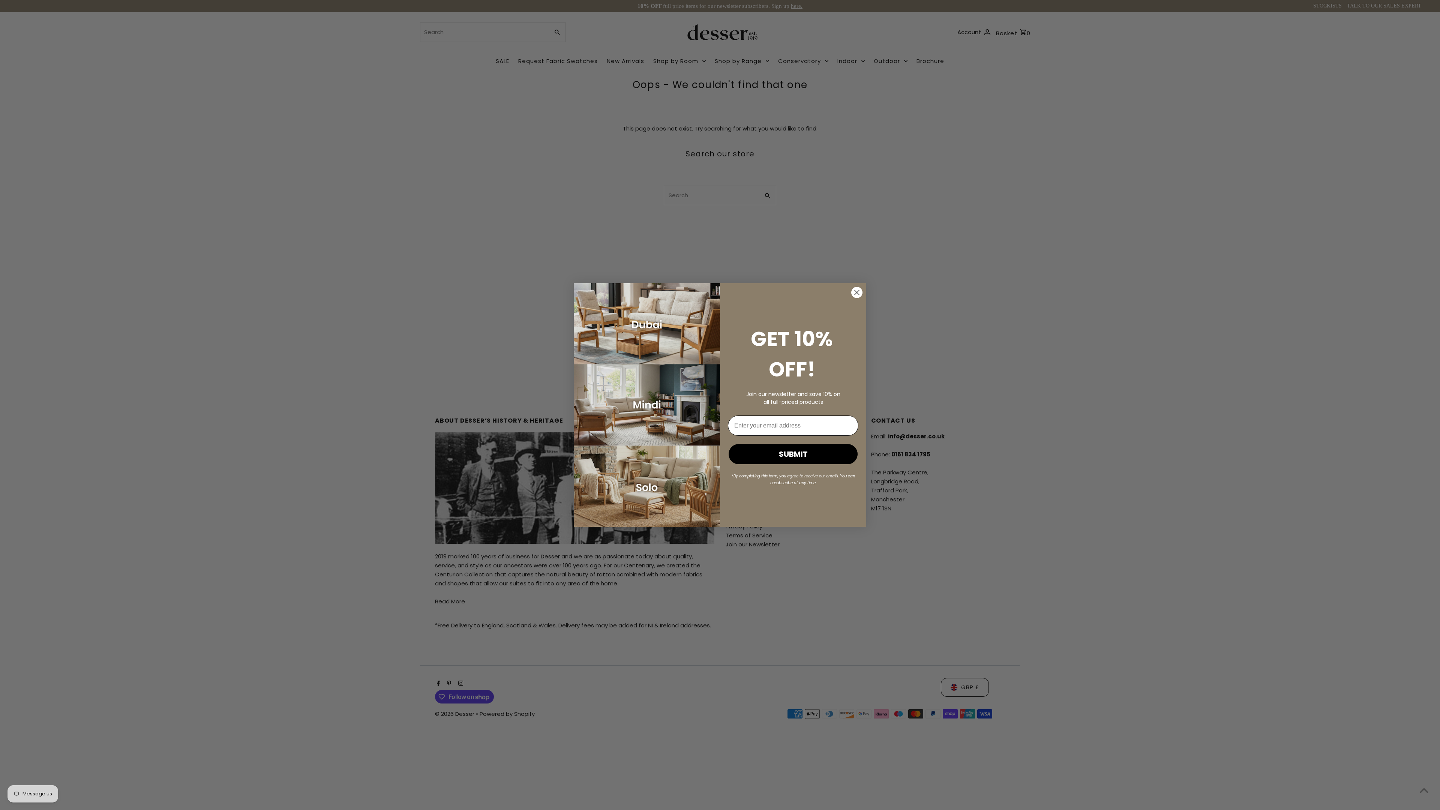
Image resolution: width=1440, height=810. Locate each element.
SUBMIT (793, 454)
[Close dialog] (856, 292)
